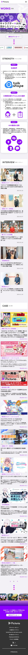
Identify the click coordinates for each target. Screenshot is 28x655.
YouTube (15, 645)
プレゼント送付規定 (14, 639)
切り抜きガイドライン (14, 634)
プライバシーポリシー (14, 627)
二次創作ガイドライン (14, 630)
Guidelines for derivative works (14, 632)
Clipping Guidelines (14, 637)
